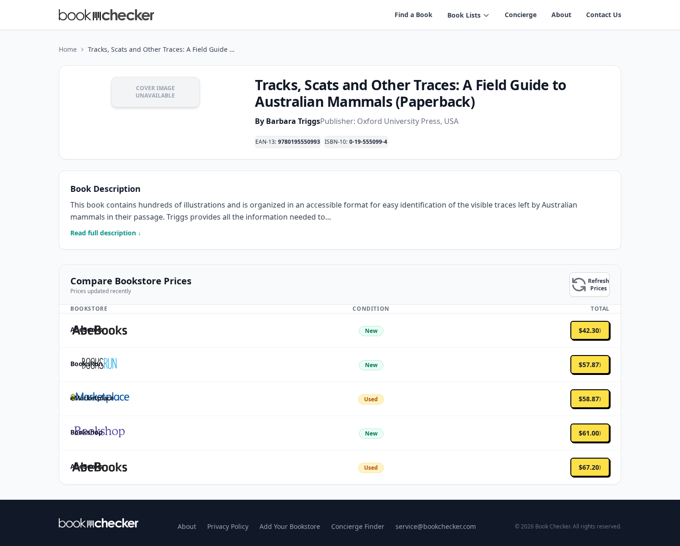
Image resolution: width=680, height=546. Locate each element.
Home (68, 49)
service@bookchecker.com (436, 526)
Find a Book (414, 14)
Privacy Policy (227, 526)
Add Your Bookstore (290, 526)
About (561, 14)
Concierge (521, 14)
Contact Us (603, 14)
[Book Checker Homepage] (106, 14)
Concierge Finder (357, 526)
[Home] (98, 523)
